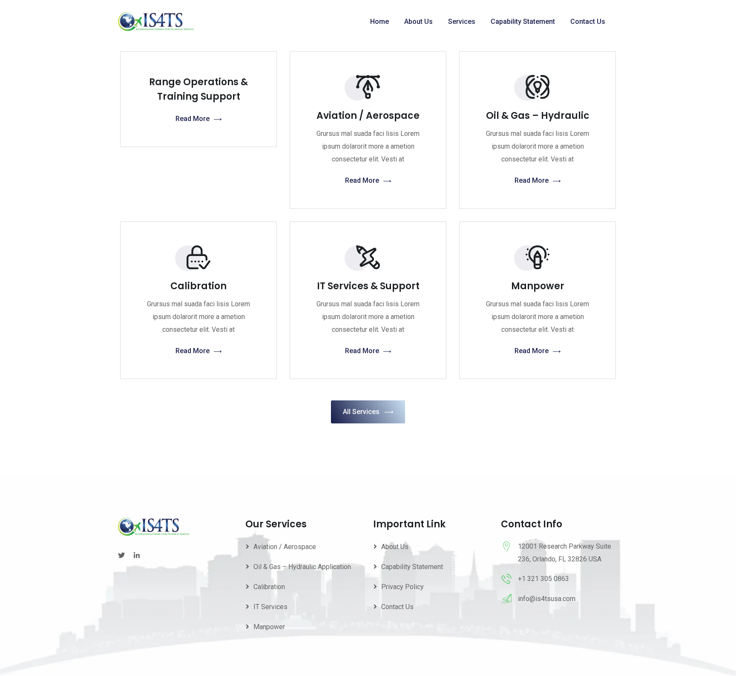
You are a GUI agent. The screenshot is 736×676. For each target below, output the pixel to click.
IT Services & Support (368, 286)
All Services (361, 412)
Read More (192, 119)
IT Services (270, 607)
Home (379, 21)
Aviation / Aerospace (368, 115)
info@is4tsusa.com (546, 599)
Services (461, 21)
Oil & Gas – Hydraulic (537, 115)
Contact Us (587, 21)
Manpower (537, 286)
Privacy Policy (402, 587)
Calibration (198, 286)
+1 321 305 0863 (543, 579)
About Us (418, 21)
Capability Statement (523, 21)
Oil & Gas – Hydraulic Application (302, 567)
